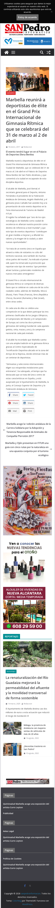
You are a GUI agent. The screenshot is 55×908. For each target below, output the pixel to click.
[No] (51, 11)
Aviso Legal (8, 831)
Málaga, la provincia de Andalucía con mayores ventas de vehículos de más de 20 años (35, 729)
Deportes (11, 93)
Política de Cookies (12, 858)
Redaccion (28, 147)
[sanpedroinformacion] (6, 52)
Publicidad (8, 813)
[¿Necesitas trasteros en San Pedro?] (12, 750)
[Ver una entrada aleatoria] (48, 52)
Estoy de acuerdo (27, 17)
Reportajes (11, 671)
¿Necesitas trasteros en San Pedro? (35, 748)
